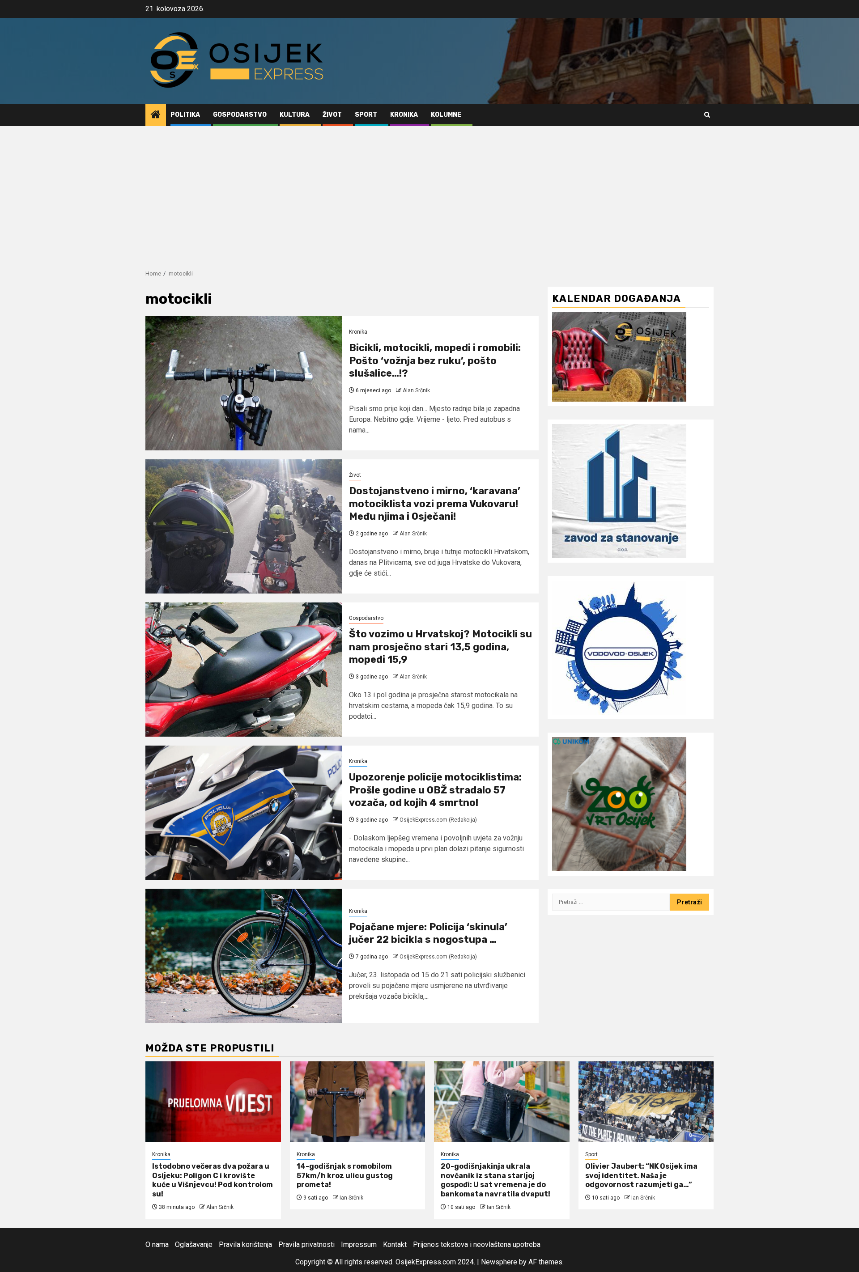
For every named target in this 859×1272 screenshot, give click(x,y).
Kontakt (395, 1244)
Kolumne (446, 115)
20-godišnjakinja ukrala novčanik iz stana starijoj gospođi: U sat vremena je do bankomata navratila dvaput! (495, 1180)
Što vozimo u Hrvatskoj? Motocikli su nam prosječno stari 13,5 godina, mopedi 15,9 (440, 647)
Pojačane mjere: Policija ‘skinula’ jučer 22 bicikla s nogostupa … (428, 933)
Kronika (404, 115)
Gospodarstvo (240, 115)
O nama (157, 1244)
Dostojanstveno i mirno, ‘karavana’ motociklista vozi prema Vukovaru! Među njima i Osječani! (434, 503)
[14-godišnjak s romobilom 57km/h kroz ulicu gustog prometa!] (357, 1101)
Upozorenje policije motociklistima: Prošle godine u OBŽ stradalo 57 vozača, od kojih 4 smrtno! (435, 790)
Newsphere (499, 1262)
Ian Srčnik (351, 1198)
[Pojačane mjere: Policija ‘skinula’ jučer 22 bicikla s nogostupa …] (243, 956)
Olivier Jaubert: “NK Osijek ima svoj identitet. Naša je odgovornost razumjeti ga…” (641, 1175)
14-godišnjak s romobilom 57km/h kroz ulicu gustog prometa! (345, 1175)
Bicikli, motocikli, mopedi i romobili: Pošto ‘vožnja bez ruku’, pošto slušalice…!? (435, 360)
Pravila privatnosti (306, 1244)
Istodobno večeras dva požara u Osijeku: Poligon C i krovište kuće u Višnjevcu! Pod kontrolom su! (212, 1180)
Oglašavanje (194, 1244)
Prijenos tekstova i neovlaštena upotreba (476, 1244)
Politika (185, 115)
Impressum (359, 1244)
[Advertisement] (429, 193)
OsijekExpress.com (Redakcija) (438, 820)
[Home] (156, 115)
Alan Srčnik (416, 390)
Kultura (295, 115)
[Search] (707, 114)
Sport (366, 115)
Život (332, 115)
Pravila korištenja (245, 1244)
